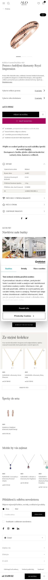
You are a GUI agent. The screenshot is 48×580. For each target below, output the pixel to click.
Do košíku (32, 576)
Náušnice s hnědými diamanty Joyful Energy (9, 428)
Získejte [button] (5, 554)
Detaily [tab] (24, 269)
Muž (16, 509)
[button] (7, 82)
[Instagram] (8, 528)
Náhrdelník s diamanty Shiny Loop (34, 376)
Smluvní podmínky (28, 569)
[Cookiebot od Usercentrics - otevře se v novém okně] (35, 262)
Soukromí (41, 569)
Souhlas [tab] (8, 269)
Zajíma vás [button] (6, 548)
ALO (43, 15)
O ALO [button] (5, 561)
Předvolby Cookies (22, 316)
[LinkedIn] (18, 528)
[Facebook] (3, 528)
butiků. (28, 149)
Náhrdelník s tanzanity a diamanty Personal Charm (10, 479)
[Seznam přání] (38, 3)
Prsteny (7, 9)
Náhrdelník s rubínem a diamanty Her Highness (28, 478)
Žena (7, 509)
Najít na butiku (25, 121)
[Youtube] (13, 528)
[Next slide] (45, 462)
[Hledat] (8, 3)
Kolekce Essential (8, 62)
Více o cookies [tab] (39, 269)
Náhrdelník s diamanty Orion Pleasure (11, 376)
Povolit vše (24, 308)
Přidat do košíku (21, 114)
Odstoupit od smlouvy (11, 569)
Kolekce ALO (19, 62)
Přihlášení (38, 514)
